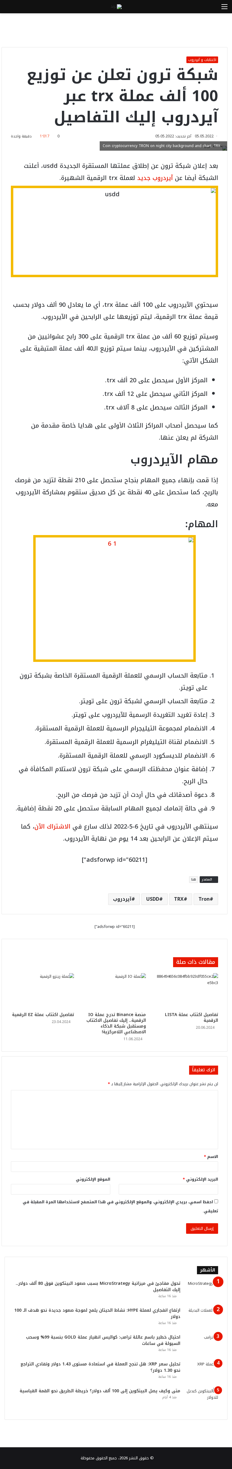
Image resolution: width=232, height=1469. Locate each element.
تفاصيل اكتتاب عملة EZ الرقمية (43, 1015)
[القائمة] (224, 9)
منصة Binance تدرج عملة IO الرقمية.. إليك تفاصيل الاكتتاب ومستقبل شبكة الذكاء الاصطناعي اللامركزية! (116, 1023)
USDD (152, 899)
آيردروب (122, 899)
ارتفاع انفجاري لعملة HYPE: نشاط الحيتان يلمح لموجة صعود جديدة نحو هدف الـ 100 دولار (97, 1313)
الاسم (211, 1156)
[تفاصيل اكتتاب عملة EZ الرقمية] (42, 991)
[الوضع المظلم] (18, 9)
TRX (179, 899)
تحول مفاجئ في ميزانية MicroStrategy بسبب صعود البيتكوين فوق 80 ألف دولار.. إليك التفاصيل (98, 1286)
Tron (204, 899)
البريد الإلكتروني (200, 1179)
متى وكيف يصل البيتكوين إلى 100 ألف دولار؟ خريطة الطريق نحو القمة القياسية (100, 1391)
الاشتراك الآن (52, 826)
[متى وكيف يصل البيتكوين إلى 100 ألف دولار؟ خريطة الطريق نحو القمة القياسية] (201, 1399)
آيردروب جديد (155, 178)
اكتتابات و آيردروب (202, 59)
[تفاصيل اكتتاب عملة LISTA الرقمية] (186, 991)
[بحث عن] (8, 9)
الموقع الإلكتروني (93, 1179)
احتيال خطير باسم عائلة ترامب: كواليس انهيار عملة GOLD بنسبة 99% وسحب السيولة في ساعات (103, 1340)
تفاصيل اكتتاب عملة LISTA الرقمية (191, 1018)
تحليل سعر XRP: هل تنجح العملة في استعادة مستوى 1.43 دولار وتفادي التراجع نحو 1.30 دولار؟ (100, 1367)
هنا (193, 879)
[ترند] (116, 6)
